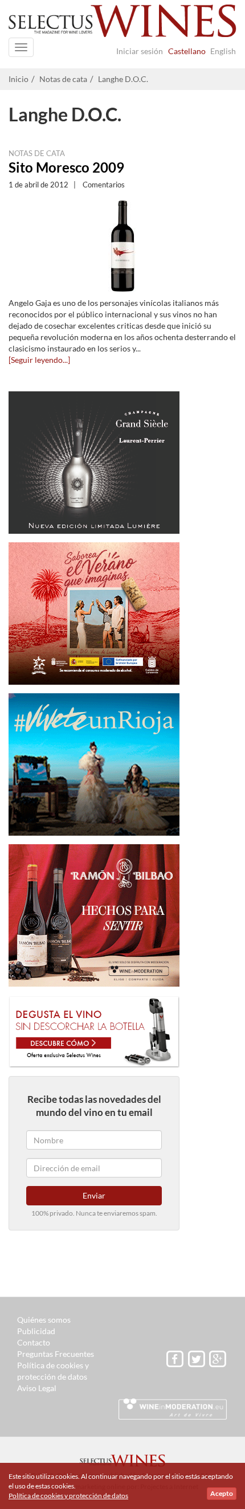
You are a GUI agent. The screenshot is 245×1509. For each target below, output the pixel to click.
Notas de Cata (37, 153)
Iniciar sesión (139, 51)
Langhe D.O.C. (123, 79)
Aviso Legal (36, 1388)
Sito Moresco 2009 (66, 167)
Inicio (18, 79)
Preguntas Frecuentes (55, 1354)
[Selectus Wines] (122, 24)
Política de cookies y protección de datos (68, 1495)
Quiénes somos (44, 1319)
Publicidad (36, 1331)
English (223, 51)
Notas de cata (63, 79)
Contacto (33, 1342)
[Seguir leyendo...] (39, 360)
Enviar (94, 1195)
